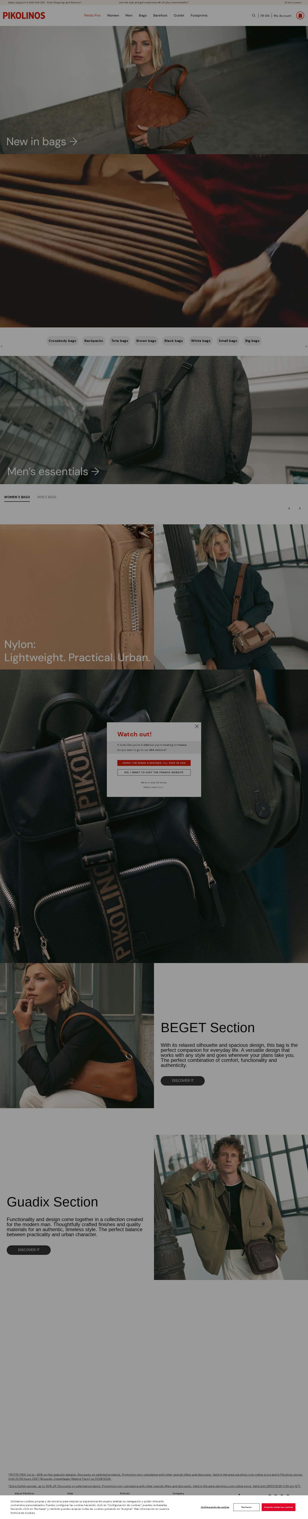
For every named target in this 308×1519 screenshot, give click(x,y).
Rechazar (246, 1507)
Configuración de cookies (215, 1507)
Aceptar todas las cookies (278, 1507)
